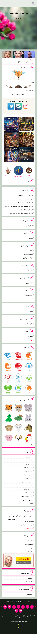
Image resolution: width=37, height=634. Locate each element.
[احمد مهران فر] (29, 55)
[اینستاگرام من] (18, 607)
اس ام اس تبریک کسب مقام (26, 209)
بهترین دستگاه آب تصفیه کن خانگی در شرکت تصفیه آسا (20, 516)
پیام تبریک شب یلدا (28, 551)
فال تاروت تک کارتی (28, 467)
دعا (14, 94)
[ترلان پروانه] (18, 55)
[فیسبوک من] (23, 607)
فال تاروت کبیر (29, 460)
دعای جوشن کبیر (29, 295)
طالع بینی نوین (29, 581)
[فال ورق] (11, 155)
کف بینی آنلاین (29, 270)
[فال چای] (26, 155)
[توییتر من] (9, 607)
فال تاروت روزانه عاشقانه (27, 496)
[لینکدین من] (16, 611)
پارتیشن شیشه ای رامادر (27, 524)
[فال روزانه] (11, 124)
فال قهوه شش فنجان (28, 258)
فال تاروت (30, 503)
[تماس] (14, 607)
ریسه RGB (30, 336)
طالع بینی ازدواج (29, 283)
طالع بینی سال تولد (28, 444)
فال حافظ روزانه (29, 544)
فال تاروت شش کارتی (27, 482)
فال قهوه (30, 250)
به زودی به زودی (23, 61)
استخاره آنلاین (29, 226)
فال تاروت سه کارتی (28, 471)
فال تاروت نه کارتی (28, 485)
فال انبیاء (30, 238)
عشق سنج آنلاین (29, 324)
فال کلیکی (30, 311)
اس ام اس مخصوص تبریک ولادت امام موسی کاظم (21, 213)
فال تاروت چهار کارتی (28, 475)
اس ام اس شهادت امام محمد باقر (25, 202)
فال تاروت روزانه (29, 457)
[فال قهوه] (26, 140)
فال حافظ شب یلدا (28, 548)
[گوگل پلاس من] (5, 607)
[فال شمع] (11, 140)
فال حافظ (30, 541)
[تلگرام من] (27, 607)
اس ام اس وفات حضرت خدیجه (26, 199)
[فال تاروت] (26, 124)
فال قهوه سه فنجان (28, 254)
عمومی (24, 181)
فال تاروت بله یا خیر (28, 500)
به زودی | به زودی (19, 12)
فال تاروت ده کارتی (28, 489)
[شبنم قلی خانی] (7, 55)
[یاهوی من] (32, 607)
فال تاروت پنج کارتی (28, 478)
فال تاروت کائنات (29, 464)
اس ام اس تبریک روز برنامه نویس (25, 195)
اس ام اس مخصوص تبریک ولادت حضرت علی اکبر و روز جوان (19, 206)
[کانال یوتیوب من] (20, 611)
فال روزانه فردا (29, 594)
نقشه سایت (13, 621)
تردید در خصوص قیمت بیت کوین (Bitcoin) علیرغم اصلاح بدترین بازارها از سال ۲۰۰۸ (20, 520)
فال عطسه (30, 578)
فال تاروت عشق (29, 492)
